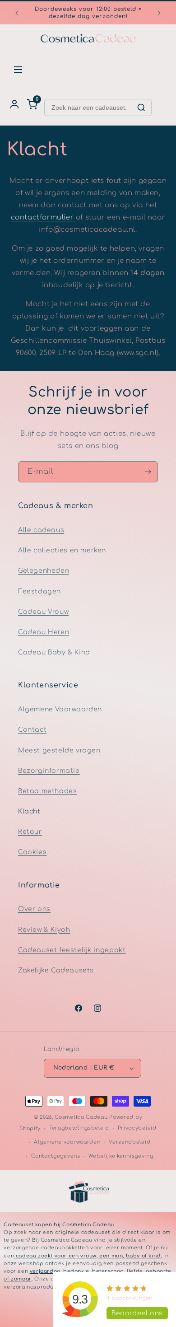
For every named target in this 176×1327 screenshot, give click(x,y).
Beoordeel (137, 1313)
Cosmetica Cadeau (81, 1117)
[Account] (14, 104)
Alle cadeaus (41, 530)
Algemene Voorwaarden (60, 709)
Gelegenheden (43, 570)
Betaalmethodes (47, 791)
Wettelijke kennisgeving (120, 1156)
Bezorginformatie (49, 770)
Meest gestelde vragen (59, 750)
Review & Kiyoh (44, 929)
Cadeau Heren (43, 632)
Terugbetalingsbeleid (79, 1128)
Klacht (29, 811)
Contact (32, 729)
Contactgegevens (55, 1156)
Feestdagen (39, 591)
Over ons (34, 909)
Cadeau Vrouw (43, 611)
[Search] (141, 107)
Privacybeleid (137, 1128)
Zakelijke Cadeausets (56, 970)
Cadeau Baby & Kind (54, 652)
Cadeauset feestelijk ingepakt (71, 950)
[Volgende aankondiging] (159, 13)
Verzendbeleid (129, 1142)
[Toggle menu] (18, 70)
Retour (30, 831)
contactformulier (43, 217)
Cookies (32, 852)
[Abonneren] (147, 471)
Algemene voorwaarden (67, 1142)
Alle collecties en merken (62, 550)
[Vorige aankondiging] (17, 13)
